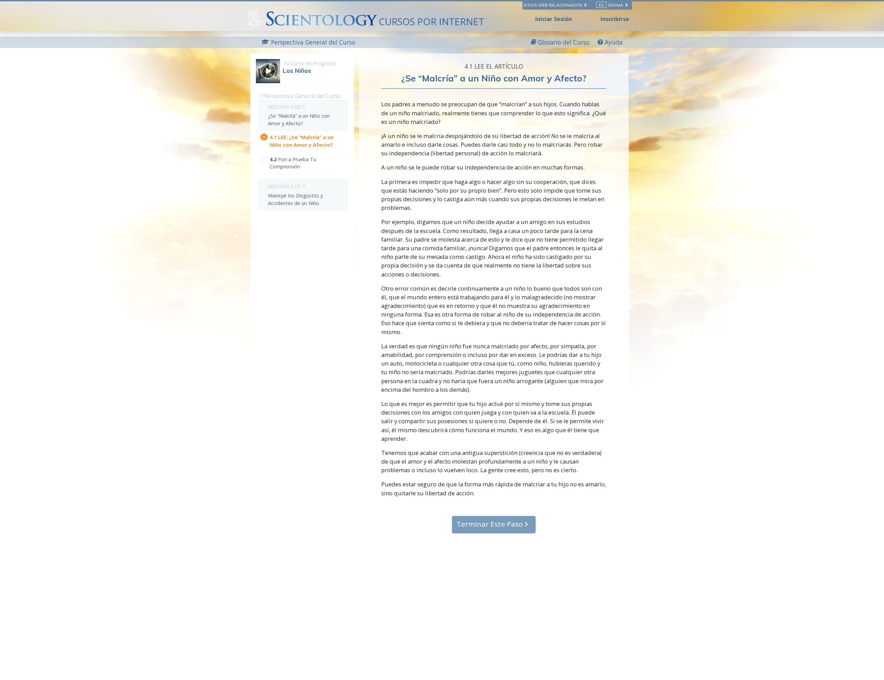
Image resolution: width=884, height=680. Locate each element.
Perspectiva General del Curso (301, 96)
